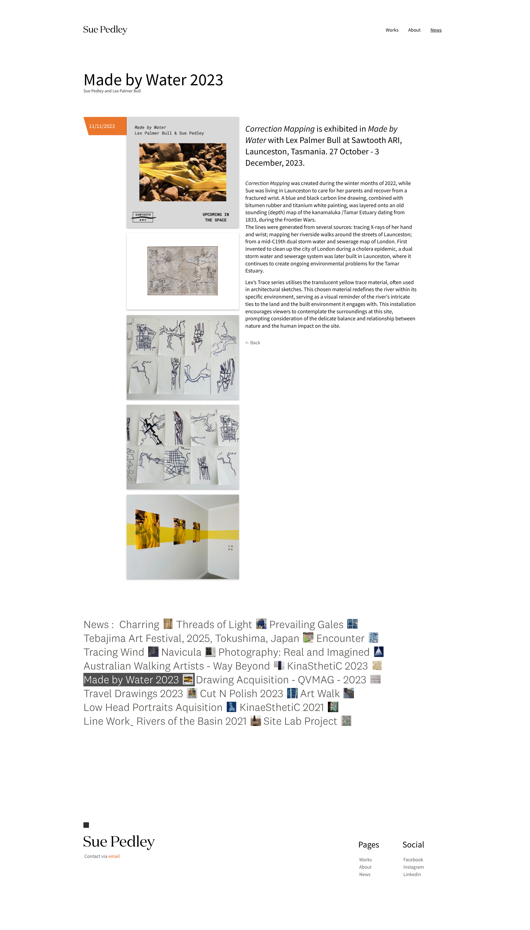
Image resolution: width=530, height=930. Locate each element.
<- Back (252, 343)
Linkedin (412, 875)
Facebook (413, 860)
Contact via (102, 856)
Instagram (413, 867)
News (436, 30)
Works (392, 30)
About (414, 30)
